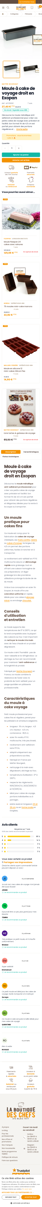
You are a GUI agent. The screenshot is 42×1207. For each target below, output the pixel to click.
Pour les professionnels (8, 1134)
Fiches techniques (11, 456)
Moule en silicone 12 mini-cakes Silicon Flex (14, 369)
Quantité (5, 143)
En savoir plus (27, 1189)
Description (10, 452)
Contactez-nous (28, 2)
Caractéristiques (31, 452)
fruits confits (24, 540)
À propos (5, 1127)
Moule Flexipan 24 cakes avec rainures (13, 243)
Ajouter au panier (21, 155)
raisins (34, 540)
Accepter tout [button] (31, 1197)
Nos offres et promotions (7, 1140)
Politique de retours (10, 1157)
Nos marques (7, 1145)
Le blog (5, 1130)
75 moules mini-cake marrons (18, 306)
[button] (2, 38)
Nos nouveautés (8, 1148)
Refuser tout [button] (10, 1197)
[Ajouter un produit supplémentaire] (19, 148)
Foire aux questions (10, 1160)
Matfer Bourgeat (24, 671)
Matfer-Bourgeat (10, 84)
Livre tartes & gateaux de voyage (19, 433)
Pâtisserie (28, 14)
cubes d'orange (14, 543)
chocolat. (27, 600)
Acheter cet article (21, 160)
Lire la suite (22, 129)
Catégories (14, 14)
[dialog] (21, 1191)
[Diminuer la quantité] (5, 148)
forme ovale (27, 807)
